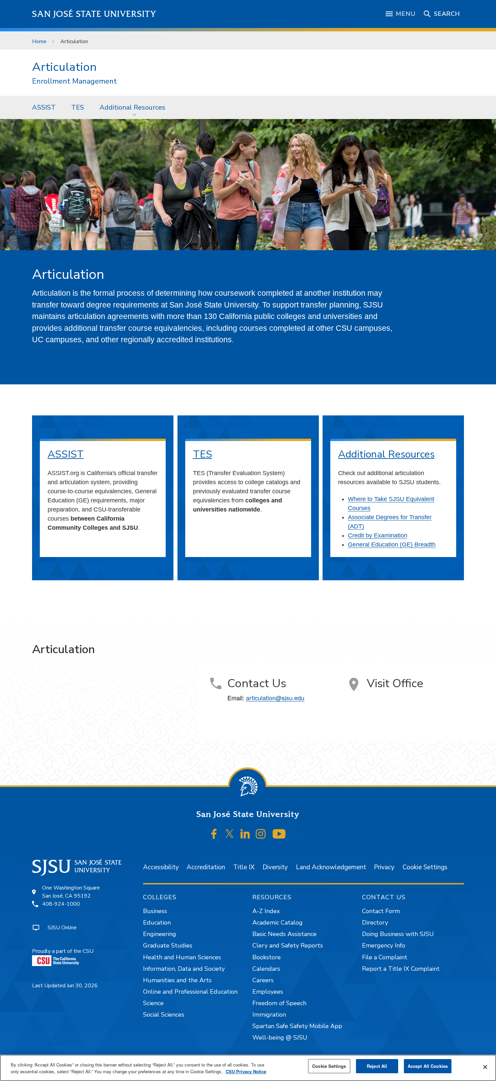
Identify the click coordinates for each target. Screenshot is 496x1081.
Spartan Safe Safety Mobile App (297, 1026)
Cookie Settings (425, 867)
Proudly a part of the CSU (62, 951)
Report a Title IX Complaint (401, 969)
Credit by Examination (377, 535)
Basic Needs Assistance (284, 934)
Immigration (269, 1015)
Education (157, 922)
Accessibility (161, 867)
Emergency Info (383, 945)
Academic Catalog (277, 922)
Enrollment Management (74, 81)
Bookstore (266, 957)
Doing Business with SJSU (398, 934)
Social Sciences (163, 1015)
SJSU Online (62, 927)
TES (77, 107)
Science (153, 1003)
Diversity (275, 867)
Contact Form (381, 911)
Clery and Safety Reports (287, 945)
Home (39, 41)
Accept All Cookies (428, 1066)
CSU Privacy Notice (246, 1071)
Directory (375, 922)
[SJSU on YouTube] (279, 834)
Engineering (159, 934)
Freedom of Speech (279, 1003)
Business (155, 911)
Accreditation (206, 867)
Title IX (243, 867)
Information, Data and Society (184, 969)
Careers (263, 980)
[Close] (485, 1067)
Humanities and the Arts (177, 980)
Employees (267, 992)
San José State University (94, 14)
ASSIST (44, 107)
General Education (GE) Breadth (392, 544)
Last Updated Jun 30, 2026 (65, 985)
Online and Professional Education (190, 992)
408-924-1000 (61, 904)
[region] (248, 1068)
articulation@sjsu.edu (275, 697)
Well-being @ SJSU (279, 1037)
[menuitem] (43, 107)
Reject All (377, 1066)
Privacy (384, 867)
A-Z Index (266, 911)
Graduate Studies (167, 945)
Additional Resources (132, 107)
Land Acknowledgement (331, 867)
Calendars (266, 969)
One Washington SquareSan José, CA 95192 (71, 892)
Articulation (64, 67)
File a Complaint (384, 957)
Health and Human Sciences (182, 957)
